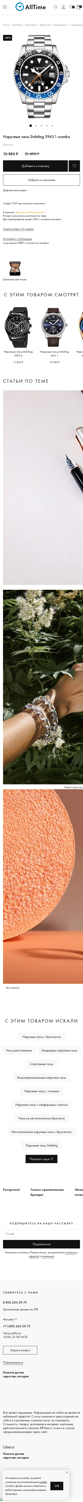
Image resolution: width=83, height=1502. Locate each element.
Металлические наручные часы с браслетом (41, 1132)
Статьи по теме (26, 381)
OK (57, 1486)
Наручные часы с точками (41, 1091)
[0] (71, 7)
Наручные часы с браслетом (41, 1037)
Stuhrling (17, 25)
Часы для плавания (19, 1050)
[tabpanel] (41, 76)
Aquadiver (31, 25)
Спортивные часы (41, 1064)
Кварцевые (59, 25)
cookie (43, 1482)
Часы (6, 25)
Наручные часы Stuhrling (42, 1145)
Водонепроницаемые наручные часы (41, 1077)
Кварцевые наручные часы (59, 1050)
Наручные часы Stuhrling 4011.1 (54, 353)
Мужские (45, 25)
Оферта (8, 1447)
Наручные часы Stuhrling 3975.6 (18, 353)
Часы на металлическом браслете (41, 1118)
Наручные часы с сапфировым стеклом (41, 1105)
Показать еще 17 (41, 1159)
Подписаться (41, 1244)
